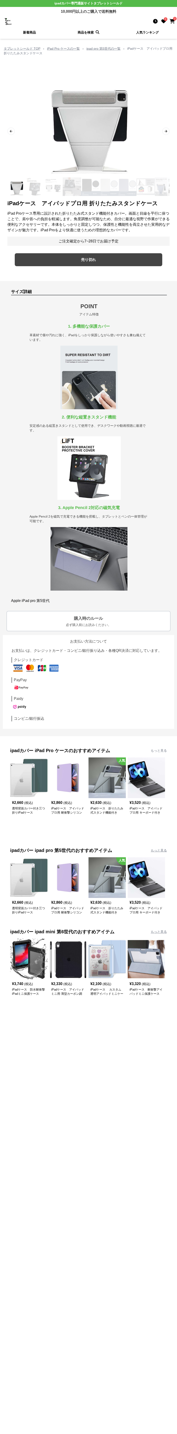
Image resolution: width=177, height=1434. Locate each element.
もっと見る (159, 750)
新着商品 (29, 32)
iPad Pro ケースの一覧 (63, 48)
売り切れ (88, 260)
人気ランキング (147, 32)
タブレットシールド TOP (22, 48)
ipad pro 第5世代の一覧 (103, 48)
